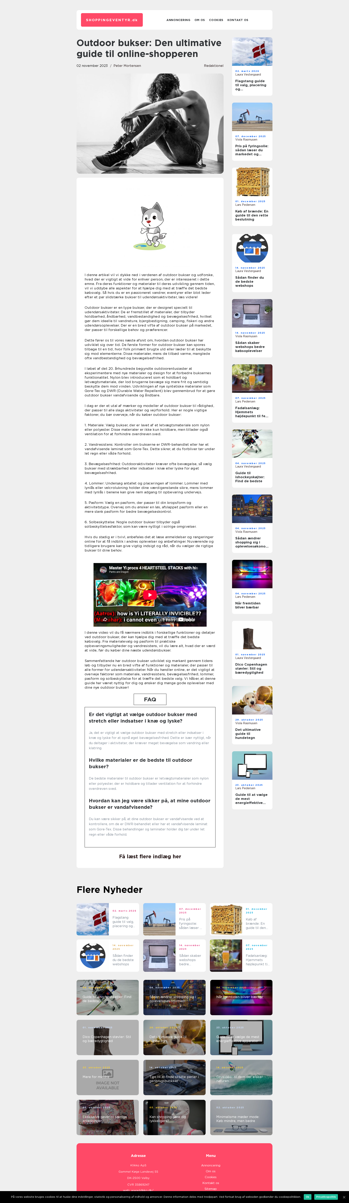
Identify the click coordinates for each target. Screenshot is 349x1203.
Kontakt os (237, 20)
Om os (199, 20)
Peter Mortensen (127, 66)
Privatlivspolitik (326, 1196)
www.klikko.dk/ (142, 1190)
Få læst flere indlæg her (150, 856)
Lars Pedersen (245, 204)
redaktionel (214, 66)
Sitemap (211, 1189)
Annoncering (178, 20)
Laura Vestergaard (248, 74)
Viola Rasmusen (246, 139)
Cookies (216, 20)
